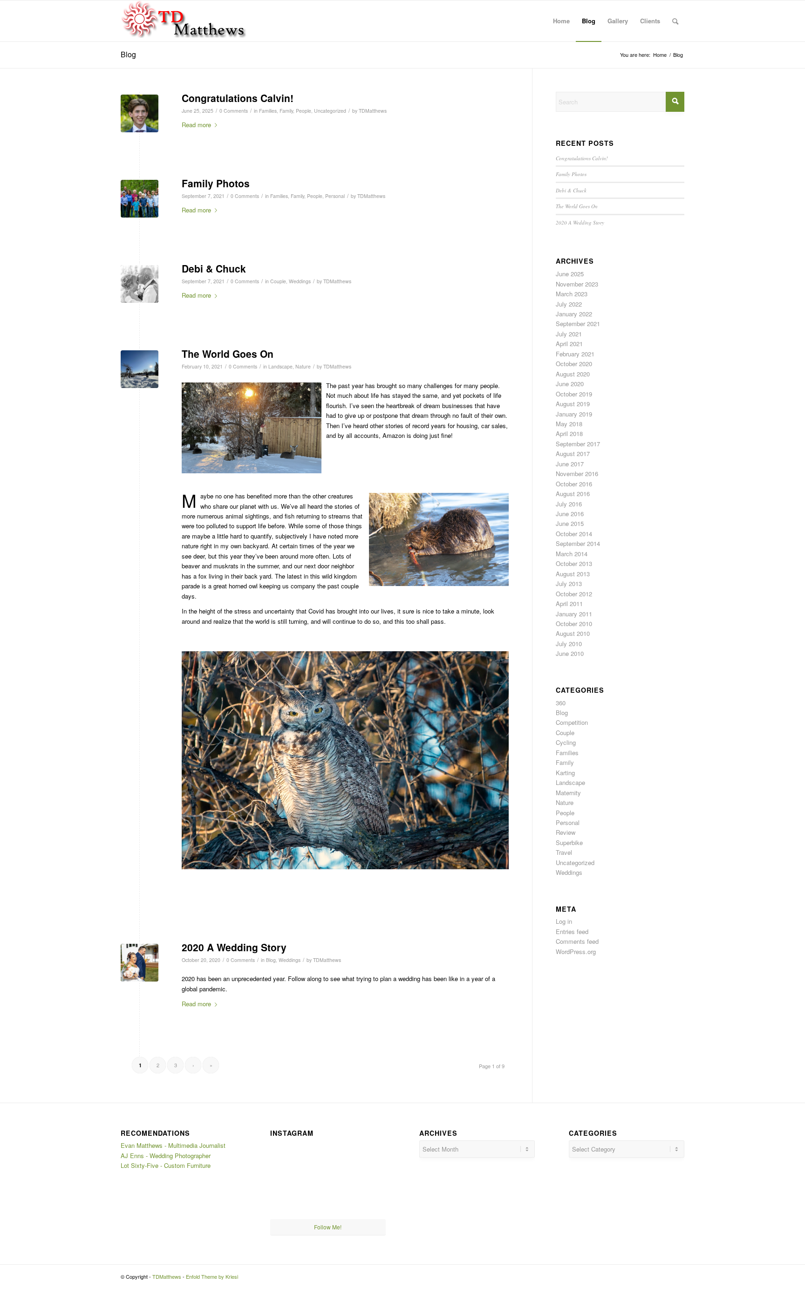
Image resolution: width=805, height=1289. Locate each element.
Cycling (566, 742)
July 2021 (569, 333)
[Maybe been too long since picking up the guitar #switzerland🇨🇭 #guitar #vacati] (288, 1199)
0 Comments (233, 110)
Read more (196, 124)
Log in (564, 921)
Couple (278, 281)
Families (268, 110)
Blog (128, 54)
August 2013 (573, 573)
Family (286, 110)
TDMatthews (373, 110)
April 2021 (569, 343)
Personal (335, 195)
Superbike (569, 842)
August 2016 (573, 493)
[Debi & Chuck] (139, 284)
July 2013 (569, 583)
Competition (572, 722)
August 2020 (573, 373)
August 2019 (573, 403)
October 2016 (574, 483)
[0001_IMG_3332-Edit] (139, 963)
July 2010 (569, 643)
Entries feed (572, 931)
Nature (303, 366)
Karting (565, 772)
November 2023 (577, 284)
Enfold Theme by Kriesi (212, 1276)
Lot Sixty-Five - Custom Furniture (166, 1165)
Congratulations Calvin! (237, 98)
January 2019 (574, 413)
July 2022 (569, 304)
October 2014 (574, 533)
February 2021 (575, 353)
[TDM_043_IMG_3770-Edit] (139, 199)
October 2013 (574, 563)
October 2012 (574, 593)
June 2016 (570, 513)
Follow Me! (327, 1227)
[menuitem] (561, 20)
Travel (564, 852)
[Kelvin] (139, 113)
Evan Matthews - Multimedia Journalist (173, 1145)
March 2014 (571, 553)
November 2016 (577, 473)
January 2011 (574, 613)
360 (561, 702)
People (303, 110)
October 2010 (574, 623)
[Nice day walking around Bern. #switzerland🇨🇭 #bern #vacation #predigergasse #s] (328, 1200)
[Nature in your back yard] (139, 369)
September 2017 (578, 443)
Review (565, 832)
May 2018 (569, 423)
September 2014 (578, 543)
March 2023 (571, 293)
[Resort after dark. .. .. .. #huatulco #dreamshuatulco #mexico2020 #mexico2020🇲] (288, 1159)
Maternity (568, 792)
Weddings (300, 281)
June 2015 (570, 523)
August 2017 (573, 453)
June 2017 (570, 463)
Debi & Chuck (214, 268)
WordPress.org (576, 951)
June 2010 (570, 653)
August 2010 (573, 633)
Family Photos (216, 183)
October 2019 (574, 393)
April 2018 (569, 433)
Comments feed (577, 941)
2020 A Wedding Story (234, 947)
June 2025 (570, 273)
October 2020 (574, 363)
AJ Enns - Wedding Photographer (166, 1155)
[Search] (675, 20)
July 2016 (569, 503)
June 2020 (570, 383)
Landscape (280, 366)
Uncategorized (330, 110)
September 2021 (578, 323)
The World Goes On (227, 354)
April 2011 (569, 603)
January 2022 (574, 313)
